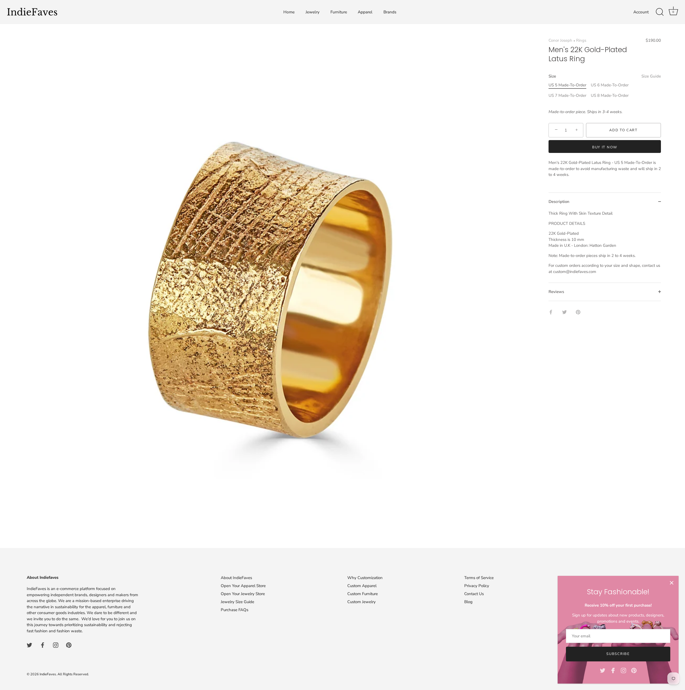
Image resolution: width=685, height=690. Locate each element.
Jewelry (312, 12)
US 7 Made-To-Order (567, 95)
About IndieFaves (236, 577)
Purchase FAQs (234, 609)
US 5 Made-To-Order (567, 85)
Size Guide (651, 76)
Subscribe (618, 654)
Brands (389, 12)
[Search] (659, 12)
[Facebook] (613, 670)
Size (605, 76)
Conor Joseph (560, 40)
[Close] (672, 583)
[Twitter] (602, 670)
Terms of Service (479, 577)
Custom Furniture (362, 593)
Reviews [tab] (556, 291)
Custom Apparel (361, 585)
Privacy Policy (476, 585)
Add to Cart (623, 130)
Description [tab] (559, 201)
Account (641, 12)
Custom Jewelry (361, 601)
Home (289, 12)
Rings (581, 40)
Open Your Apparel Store (243, 585)
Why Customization (365, 577)
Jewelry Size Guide (237, 601)
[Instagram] (623, 670)
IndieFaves (48, 674)
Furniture (338, 12)
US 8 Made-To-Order (610, 95)
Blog (468, 601)
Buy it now (604, 147)
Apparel (365, 12)
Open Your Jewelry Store (243, 593)
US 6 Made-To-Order (610, 85)
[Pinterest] (634, 670)
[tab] (605, 246)
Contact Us (474, 593)
